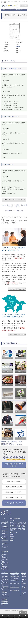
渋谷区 (18, 525)
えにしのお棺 (5, 586)
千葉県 (11, 538)
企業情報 (23, 573)
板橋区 (20, 522)
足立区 (11, 522)
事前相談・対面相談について (17, 289)
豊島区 (23, 528)
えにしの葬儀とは (14, 573)
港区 (24, 529)
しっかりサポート (15, 580)
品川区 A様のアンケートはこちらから (13, 199)
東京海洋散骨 (4, 601)
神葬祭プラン (5, 557)
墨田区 (15, 526)
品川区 (13, 525)
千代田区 (14, 528)
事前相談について (22, 9)
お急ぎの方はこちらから (17, 334)
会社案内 (24, 574)
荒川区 (16, 522)
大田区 (13, 523)
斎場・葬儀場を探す (15, 518)
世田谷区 (20, 526)
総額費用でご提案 (15, 576)
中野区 (11, 529)
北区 (22, 523)
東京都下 (12, 534)
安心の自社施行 (14, 574)
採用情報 (24, 583)
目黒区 (11, 530)
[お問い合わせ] (14, 303)
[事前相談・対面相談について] (14, 237)
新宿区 (22, 525)
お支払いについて (14, 586)
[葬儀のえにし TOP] (7, 5)
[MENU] (24, 5)
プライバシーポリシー (24, 588)
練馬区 (16, 529)
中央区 (19, 528)
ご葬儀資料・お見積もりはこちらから (14, 465)
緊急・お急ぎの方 (8, 9)
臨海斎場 (18, 46)
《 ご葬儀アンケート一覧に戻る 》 (14, 210)
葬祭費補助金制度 (14, 590)
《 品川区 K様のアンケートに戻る (10, 205)
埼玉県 (11, 540)
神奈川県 (12, 536)
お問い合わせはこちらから (14, 503)
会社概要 (24, 576)
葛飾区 (18, 523)
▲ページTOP (23, 612)
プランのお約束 (14, 578)
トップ (3, 518)
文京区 (20, 529)
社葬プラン (4, 566)
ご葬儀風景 (4, 599)
